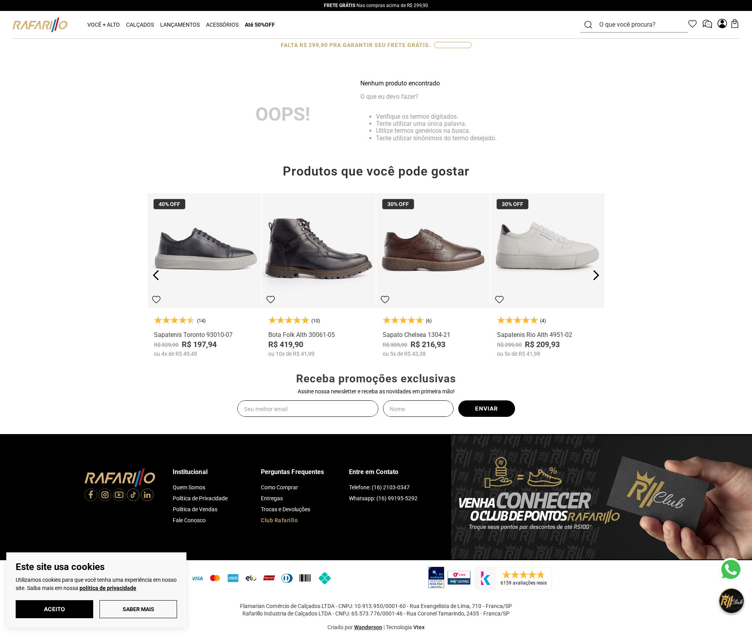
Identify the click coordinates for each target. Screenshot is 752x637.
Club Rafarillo (279, 520)
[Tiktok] (133, 496)
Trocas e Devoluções (285, 509)
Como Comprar (279, 487)
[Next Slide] (596, 275)
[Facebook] (91, 496)
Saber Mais (138, 609)
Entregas (272, 498)
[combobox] (639, 24)
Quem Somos (189, 487)
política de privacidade (108, 588)
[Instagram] (105, 496)
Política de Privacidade (200, 498)
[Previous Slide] (156, 275)
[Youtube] (119, 496)
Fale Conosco (189, 520)
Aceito (54, 609)
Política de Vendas (195, 509)
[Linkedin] (147, 496)
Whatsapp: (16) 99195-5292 (383, 498)
